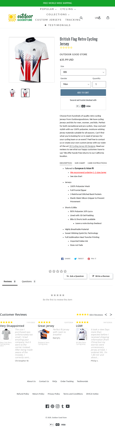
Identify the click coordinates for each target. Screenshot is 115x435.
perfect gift (55, 326)
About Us (31, 381)
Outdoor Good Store (59, 418)
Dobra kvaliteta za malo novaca (31, 326)
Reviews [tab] (8, 281)
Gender (63, 78)
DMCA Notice (92, 394)
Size (62, 66)
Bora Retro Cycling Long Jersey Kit (14, 344)
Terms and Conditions (73, 394)
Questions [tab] (27, 281)
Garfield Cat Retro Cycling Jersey (52, 344)
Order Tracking (67, 381)
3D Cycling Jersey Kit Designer (82, 146)
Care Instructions (97, 163)
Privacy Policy (54, 394)
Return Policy (38, 394)
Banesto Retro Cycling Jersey (90, 343)
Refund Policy (23, 394)
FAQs (54, 381)
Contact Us (44, 381)
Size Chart (80, 163)
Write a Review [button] (102, 276)
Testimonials (82, 381)
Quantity (96, 78)
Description (66, 163)
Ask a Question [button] (77, 276)
